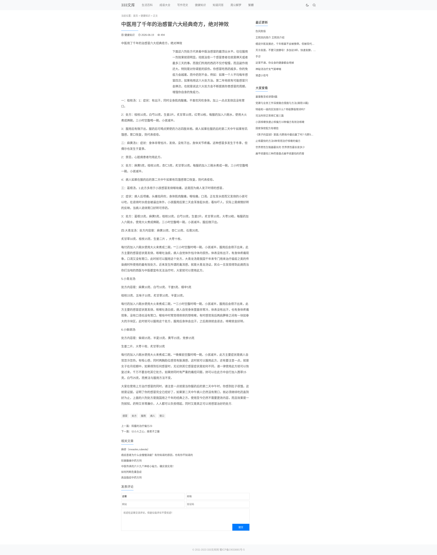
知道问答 (218, 5)
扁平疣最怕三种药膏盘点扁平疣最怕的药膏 (280, 153)
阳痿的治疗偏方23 (141, 425)
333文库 (128, 5)
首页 (135, 15)
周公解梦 (235, 5)
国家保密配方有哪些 (267, 128)
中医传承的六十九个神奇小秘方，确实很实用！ (148, 466)
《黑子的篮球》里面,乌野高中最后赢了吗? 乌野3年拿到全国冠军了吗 (295, 134)
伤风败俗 (261, 31)
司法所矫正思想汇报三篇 (270, 115)
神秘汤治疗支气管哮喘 (268, 69)
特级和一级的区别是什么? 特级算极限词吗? (280, 109)
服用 (143, 415)
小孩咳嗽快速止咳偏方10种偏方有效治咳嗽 (280, 121)
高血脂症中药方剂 (131, 477)
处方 (134, 415)
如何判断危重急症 (131, 471)
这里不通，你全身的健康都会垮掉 (275, 62)
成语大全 (164, 5)
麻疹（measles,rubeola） (135, 449)
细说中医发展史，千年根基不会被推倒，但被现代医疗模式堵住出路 (294, 43)
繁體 (251, 5)
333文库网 (213, 549)
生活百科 (147, 5)
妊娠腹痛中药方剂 (131, 460)
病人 (152, 415)
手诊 (258, 56)
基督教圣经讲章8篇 (266, 96)
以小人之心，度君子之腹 (145, 431)
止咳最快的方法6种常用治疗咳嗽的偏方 (278, 140)
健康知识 (200, 5)
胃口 (161, 415)
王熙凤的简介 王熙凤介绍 (270, 37)
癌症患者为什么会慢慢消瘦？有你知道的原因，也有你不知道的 (157, 454)
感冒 (125, 415)
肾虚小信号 (262, 75)
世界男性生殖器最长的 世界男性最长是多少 (280, 147)
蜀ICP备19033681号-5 (232, 549)
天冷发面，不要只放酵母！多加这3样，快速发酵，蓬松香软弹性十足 (295, 50)
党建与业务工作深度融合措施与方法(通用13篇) (282, 103)
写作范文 (182, 5)
